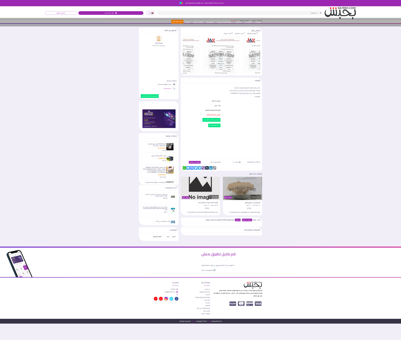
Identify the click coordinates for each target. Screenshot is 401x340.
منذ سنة (255, 205)
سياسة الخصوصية (205, 292)
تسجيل (238, 220)
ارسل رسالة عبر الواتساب (211, 119)
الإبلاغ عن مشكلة (195, 162)
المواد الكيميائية (251, 33)
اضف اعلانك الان (109, 13)
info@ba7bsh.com (169, 292)
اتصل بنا (187, 22)
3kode (209, 321)
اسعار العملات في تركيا (224, 22)
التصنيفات (249, 22)
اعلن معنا (207, 300)
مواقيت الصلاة (198, 22)
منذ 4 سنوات (227, 33)
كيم (168, 236)
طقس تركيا (210, 22)
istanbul (173, 289)
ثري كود (193, 321)
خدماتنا (208, 294)
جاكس (174, 236)
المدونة (238, 22)
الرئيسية (257, 22)
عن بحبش (207, 289)
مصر (149, 13)
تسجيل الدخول (60, 13)
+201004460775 (214, 125)
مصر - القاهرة (239, 33)
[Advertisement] (221, 142)
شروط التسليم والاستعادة (202, 297)
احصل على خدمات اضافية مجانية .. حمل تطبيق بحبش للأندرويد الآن (204, 3)
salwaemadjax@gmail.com (164, 84)
